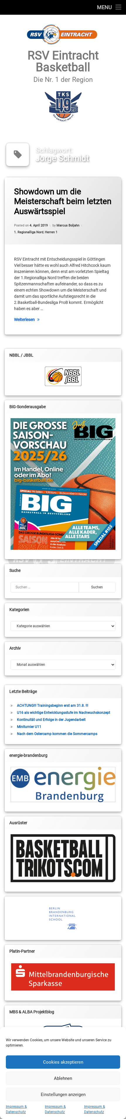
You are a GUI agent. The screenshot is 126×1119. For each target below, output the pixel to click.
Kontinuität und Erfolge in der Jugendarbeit (51, 720)
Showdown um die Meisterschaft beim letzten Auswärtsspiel (62, 201)
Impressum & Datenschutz (16, 1109)
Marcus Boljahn (68, 225)
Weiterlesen (24, 319)
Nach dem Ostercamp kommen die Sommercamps (57, 734)
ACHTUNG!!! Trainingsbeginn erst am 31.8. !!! (52, 705)
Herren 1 (51, 232)
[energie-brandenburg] (63, 784)
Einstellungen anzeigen (63, 1094)
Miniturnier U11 (29, 727)
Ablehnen (63, 1078)
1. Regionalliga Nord (28, 232)
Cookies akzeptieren (63, 1062)
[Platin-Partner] (63, 977)
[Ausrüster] (63, 858)
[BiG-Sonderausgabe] (63, 484)
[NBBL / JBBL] (63, 376)
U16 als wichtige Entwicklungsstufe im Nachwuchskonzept (63, 713)
